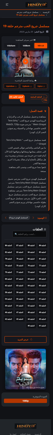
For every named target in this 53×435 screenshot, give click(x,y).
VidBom (26, 45)
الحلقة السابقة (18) (38, 98)
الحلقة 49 (42, 312)
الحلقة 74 (8, 265)
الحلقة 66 (8, 279)
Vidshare (11, 45)
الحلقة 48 (31, 312)
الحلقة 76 (31, 265)
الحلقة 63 (19, 285)
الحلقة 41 (42, 325)
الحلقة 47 (19, 312)
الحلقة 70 (8, 272)
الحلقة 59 (19, 292)
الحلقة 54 (8, 299)
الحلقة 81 (42, 259)
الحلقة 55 (19, 299)
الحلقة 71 (19, 272)
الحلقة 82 (8, 252)
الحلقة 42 (8, 319)
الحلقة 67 (19, 279)
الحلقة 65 (42, 285)
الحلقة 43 (19, 319)
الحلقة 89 (42, 245)
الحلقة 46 (8, 312)
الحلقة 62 (8, 285)
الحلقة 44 (31, 319)
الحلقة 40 (31, 325)
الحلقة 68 (31, 279)
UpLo (40, 86)
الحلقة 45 (42, 319)
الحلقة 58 (8, 292)
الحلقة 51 (19, 305)
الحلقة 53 (42, 305)
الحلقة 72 (31, 272)
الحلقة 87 (19, 245)
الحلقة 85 (42, 252)
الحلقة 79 (19, 259)
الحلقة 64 (31, 285)
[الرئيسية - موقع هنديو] (36, 4)
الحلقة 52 (31, 305)
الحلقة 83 (19, 252)
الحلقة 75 (19, 265)
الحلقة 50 (8, 305)
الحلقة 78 (8, 259)
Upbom (26, 86)
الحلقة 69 (42, 279)
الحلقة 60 (31, 292)
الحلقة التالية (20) (16, 97)
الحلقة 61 (42, 292)
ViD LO (41, 45)
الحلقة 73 (42, 272)
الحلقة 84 (31, 252)
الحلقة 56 (31, 299)
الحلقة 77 (42, 265)
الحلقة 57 (42, 299)
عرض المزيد (23, 339)
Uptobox (10, 86)
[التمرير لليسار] (6, 218)
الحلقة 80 (31, 259)
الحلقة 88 (31, 245)
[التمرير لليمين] (33, 218)
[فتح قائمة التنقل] (7, 5)
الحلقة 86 (8, 245)
